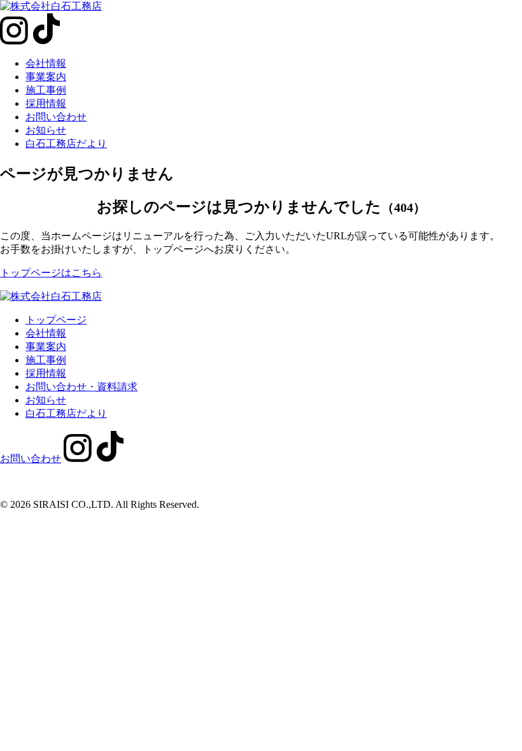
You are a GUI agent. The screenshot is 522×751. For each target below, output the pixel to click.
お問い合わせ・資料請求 (81, 386)
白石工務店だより (66, 143)
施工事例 (45, 90)
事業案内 (45, 76)
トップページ (56, 319)
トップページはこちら (51, 272)
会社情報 (45, 63)
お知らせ (45, 130)
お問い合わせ (56, 116)
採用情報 (45, 103)
